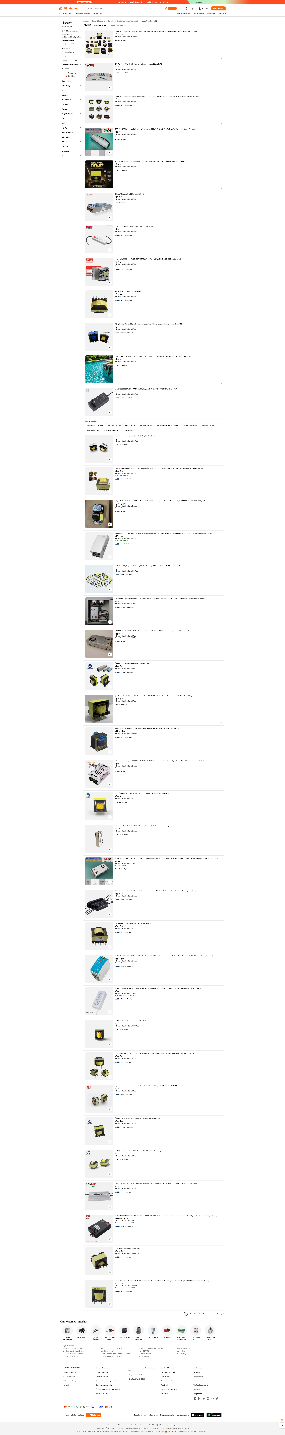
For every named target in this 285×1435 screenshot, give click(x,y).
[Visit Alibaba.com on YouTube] (212, 1398)
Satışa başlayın (198, 1376)
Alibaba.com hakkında (71, 1368)
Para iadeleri (165, 1385)
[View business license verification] (163, 1432)
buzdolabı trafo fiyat (208, 425)
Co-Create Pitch (69, 1376)
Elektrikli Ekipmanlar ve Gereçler (103, 21)
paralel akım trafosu (109, 1351)
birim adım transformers (111, 430)
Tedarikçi (123, 40)
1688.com (119, 1425)
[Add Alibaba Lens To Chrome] (93, 1415)
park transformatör (184, 1348)
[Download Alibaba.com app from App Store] (197, 1415)
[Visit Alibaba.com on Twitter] (203, 1398)
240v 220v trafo (130, 425)
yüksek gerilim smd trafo (73, 1348)
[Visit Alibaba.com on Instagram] (208, 1398)
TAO (159, 1425)
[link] (282, 1414)
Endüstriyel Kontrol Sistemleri (127, 21)
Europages (175, 1425)
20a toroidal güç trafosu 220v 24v (167, 425)
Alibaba (86, 21)
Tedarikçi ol (197, 1372)
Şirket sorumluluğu (69, 1381)
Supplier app (139, 1415)
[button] (166, 8)
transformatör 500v (93, 430)
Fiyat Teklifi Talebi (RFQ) (136, 1379)
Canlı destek (165, 1376)
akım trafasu (144, 1356)
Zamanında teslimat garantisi (106, 1381)
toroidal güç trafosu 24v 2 (73, 1351)
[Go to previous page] (180, 1314)
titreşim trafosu (145, 1354)
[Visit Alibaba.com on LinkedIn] (199, 1398)
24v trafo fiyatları (183, 1354)
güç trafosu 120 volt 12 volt (95, 425)
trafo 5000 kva (128, 430)
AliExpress (110, 1425)
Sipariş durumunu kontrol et (203, 1381)
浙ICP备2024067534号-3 (199, 1432)
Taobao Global (152, 1425)
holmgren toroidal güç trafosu (151, 1348)
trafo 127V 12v (144, 1351)
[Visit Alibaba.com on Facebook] (194, 1398)
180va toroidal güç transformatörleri (115, 1354)
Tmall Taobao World (131, 1425)
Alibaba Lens (75, 1415)
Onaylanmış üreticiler (135, 1375)
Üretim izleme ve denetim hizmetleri (108, 1389)
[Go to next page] (217, 1314)
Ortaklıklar (196, 1389)
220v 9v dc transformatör (73, 1354)
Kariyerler (66, 1385)
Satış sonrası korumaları (104, 1385)
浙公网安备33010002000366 (178, 1432)
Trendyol (166, 1425)
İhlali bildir (164, 1393)
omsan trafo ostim (70, 1356)
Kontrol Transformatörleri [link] (149, 21)
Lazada (142, 1425)
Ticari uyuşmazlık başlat (169, 1381)
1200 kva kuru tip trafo (190, 425)
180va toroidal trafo (114, 425)
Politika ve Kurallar (102, 1393)
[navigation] (71, 668)
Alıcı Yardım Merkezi (168, 1372)
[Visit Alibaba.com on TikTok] (217, 1398)
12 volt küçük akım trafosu (111, 1356)
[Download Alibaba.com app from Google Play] (214, 1415)
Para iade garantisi (102, 1376)
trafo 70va (181, 1351)
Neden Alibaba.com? (70, 1372)
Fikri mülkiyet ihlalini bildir (169, 1389)
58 (212, 1314)
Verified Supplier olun (200, 1385)
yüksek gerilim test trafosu (111, 1348)
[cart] (193, 9)
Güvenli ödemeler (102, 1372)
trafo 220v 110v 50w (146, 425)
